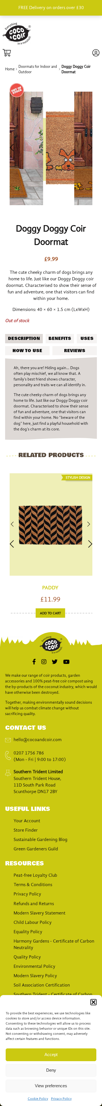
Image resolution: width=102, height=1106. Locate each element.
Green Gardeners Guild (36, 848)
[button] (93, 1002)
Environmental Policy (34, 966)
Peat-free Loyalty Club (35, 875)
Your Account (27, 820)
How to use (27, 351)
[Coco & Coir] (17, 43)
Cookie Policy (38, 1099)
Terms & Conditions (33, 884)
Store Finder (26, 830)
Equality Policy (28, 931)
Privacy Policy (61, 1099)
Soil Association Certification (42, 985)
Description (24, 338)
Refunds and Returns (34, 903)
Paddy (50, 588)
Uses (87, 338)
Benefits (59, 338)
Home (9, 69)
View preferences (51, 1085)
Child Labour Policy (33, 922)
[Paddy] (50, 525)
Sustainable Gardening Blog (40, 839)
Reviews (74, 351)
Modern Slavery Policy (35, 975)
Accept (51, 1054)
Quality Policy (27, 957)
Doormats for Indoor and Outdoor (37, 69)
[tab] (24, 338)
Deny (51, 1070)
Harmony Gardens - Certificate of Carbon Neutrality (54, 944)
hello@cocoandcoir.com (37, 739)
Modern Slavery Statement (39, 913)
